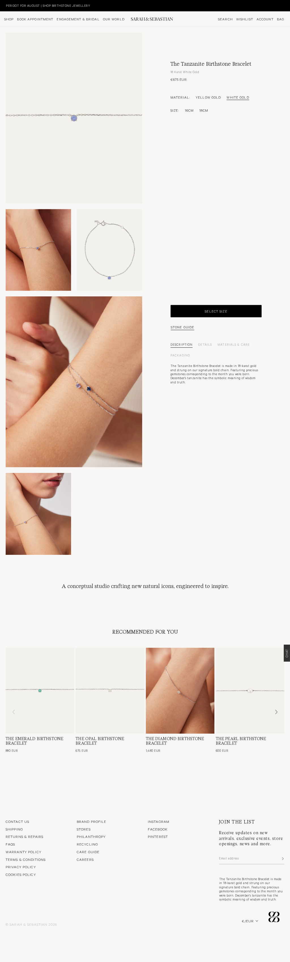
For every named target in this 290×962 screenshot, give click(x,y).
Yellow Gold (208, 97)
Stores (84, 829)
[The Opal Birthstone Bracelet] (110, 691)
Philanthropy (91, 836)
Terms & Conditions (26, 859)
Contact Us (17, 821)
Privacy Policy (21, 867)
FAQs (10, 844)
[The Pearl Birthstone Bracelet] (250, 691)
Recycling (87, 844)
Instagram (158, 821)
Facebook (158, 829)
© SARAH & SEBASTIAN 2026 (31, 924)
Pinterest (158, 836)
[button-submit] (282, 858)
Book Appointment (35, 19)
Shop (9, 19)
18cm (203, 110)
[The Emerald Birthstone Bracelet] (40, 691)
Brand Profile (91, 821)
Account (265, 19)
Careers (85, 859)
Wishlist (244, 19)
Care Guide (88, 852)
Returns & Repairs (24, 836)
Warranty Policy (23, 852)
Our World (114, 19)
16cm (189, 110)
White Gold (238, 97)
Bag (280, 19)
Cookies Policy (21, 874)
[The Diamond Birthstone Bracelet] (180, 691)
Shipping (14, 829)
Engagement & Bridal (78, 19)
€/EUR (248, 921)
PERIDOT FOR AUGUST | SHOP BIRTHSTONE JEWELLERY (45, 5)
